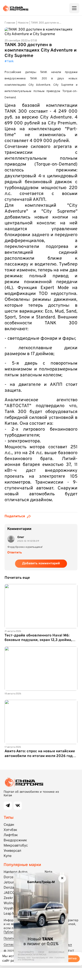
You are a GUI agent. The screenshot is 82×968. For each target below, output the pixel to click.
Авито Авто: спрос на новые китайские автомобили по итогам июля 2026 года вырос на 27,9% (40, 756)
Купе (8, 856)
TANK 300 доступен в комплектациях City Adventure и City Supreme (47, 23)
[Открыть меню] (74, 8)
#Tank (9, 61)
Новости (23, 23)
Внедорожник (15, 840)
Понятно (70, 959)
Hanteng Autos (16, 872)
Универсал (12, 850)
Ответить (14, 553)
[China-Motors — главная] (15, 8)
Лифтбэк (11, 835)
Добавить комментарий (41, 563)
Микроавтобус (16, 845)
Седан (9, 824)
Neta (48, 872)
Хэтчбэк (10, 830)
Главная (10, 23)
